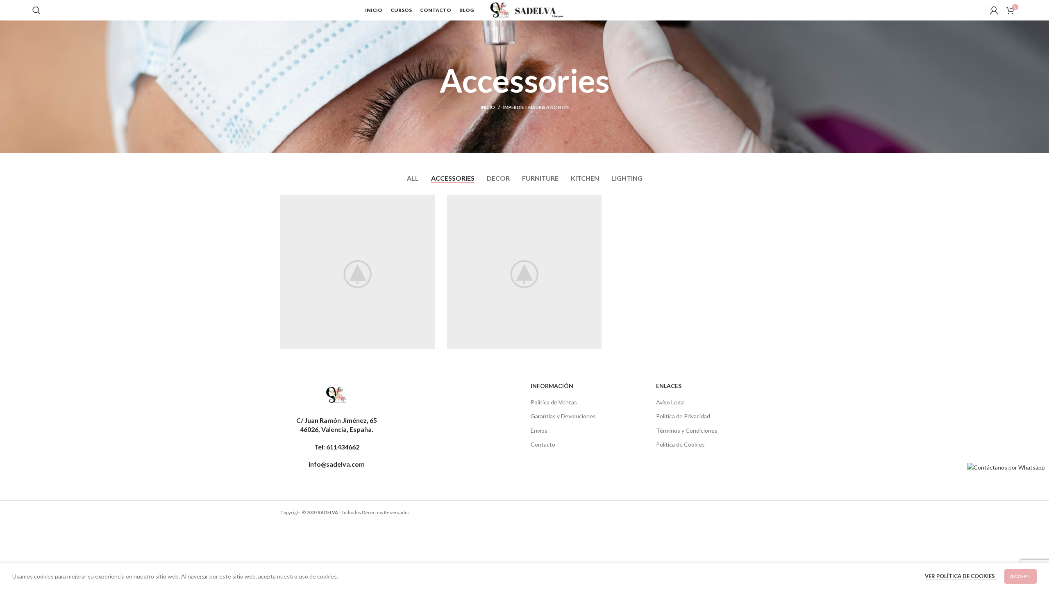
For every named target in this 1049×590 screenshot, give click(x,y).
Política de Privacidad (683, 416)
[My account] (994, 10)
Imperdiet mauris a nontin (536, 107)
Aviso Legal (670, 402)
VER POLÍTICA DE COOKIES (960, 576)
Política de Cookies (680, 444)
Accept (1020, 576)
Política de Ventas (554, 402)
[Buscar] (36, 10)
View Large (424, 204)
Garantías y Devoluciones (563, 416)
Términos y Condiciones (686, 430)
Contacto (543, 444)
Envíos (539, 430)
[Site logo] (528, 9)
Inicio (488, 107)
